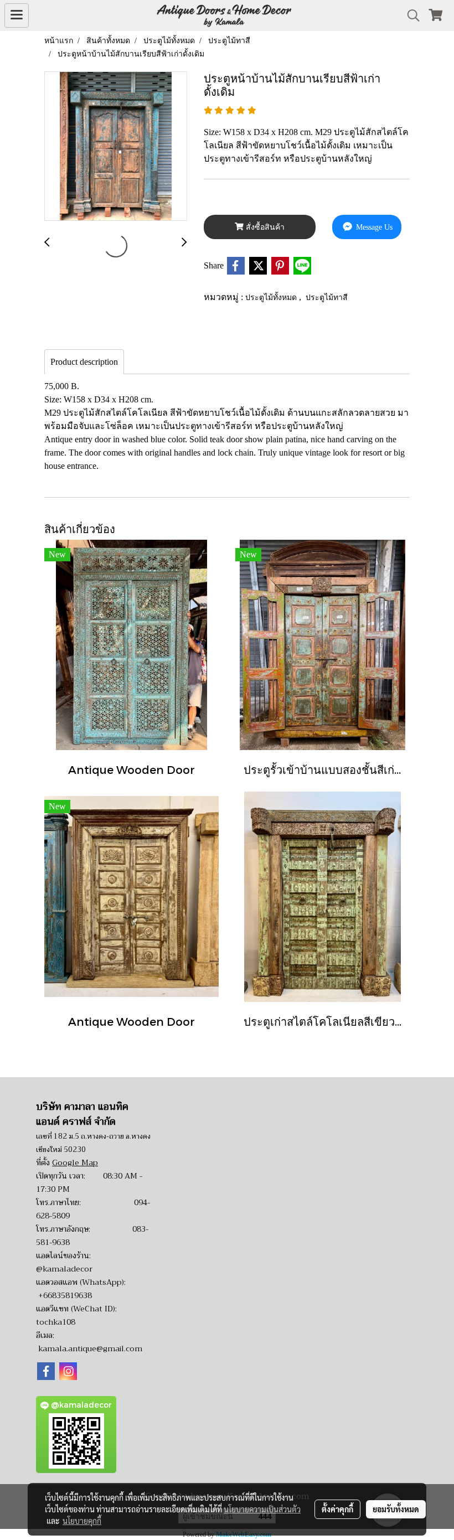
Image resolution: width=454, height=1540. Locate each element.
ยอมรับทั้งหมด (396, 1509)
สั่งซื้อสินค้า (264, 227)
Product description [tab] (84, 361)
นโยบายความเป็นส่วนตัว (262, 1509)
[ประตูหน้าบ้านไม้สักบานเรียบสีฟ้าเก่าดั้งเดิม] (116, 146)
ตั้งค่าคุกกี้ (337, 1509)
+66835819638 (65, 1295)
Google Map (75, 1162)
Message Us (373, 227)
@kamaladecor (64, 1268)
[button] (410, 15)
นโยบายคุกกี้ (82, 1521)
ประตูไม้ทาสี (327, 297)
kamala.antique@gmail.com (90, 1348)
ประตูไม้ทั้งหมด (272, 297)
